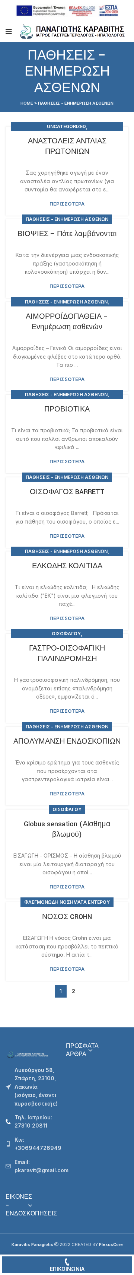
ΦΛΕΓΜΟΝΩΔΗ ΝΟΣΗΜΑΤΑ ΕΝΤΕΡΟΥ (67, 902)
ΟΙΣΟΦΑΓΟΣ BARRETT (67, 492)
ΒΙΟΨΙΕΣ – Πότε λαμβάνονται (67, 234)
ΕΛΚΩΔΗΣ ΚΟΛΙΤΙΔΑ (67, 566)
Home (26, 103)
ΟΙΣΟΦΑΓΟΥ (66, 633)
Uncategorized (66, 126)
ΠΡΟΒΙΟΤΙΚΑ (67, 409)
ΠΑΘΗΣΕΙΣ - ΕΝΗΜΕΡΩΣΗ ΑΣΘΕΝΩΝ (67, 219)
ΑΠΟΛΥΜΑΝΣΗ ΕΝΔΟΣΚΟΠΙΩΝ (67, 741)
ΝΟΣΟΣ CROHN (67, 917)
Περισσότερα (67, 203)
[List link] (30, 1121)
